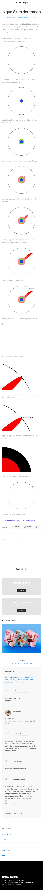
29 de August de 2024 (26, 663)
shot (4, 855)
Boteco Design (22, 2)
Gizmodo (8, 520)
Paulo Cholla (11, 17)
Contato (29, 882)
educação (15, 541)
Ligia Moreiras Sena (19, 779)
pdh (22, 541)
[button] (40, 2)
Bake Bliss (21, 660)
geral (21, 657)
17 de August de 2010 (22, 17)
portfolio (6, 850)
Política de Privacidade (14, 882)
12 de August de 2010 (26, 585)
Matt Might (17, 520)
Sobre (11, 880)
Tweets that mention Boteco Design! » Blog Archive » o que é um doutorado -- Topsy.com (19, 679)
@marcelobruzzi (29, 520)
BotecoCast (6, 834)
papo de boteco (8, 845)
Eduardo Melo (17, 761)
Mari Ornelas (15, 605)
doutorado (6, 541)
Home (4, 880)
